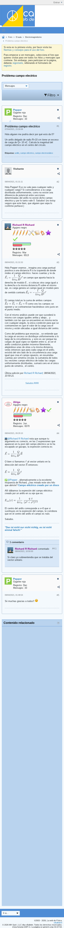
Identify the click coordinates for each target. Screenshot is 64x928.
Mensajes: (18, 119)
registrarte (18, 63)
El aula (19, 37)
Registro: (17, 116)
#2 (58, 182)
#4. (54, 548)
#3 (58, 262)
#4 (58, 433)
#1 (58, 126)
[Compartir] (58, 118)
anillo (17, 153)
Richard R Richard (33, 373)
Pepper (13, 480)
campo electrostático (44, 153)
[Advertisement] (32, 766)
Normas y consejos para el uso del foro (24, 50)
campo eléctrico (27, 153)
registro (7, 65)
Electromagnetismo (33, 37)
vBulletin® (58, 923)
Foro (10, 37)
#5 (58, 595)
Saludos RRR (32, 383)
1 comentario (17, 542)
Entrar (57, 2)
